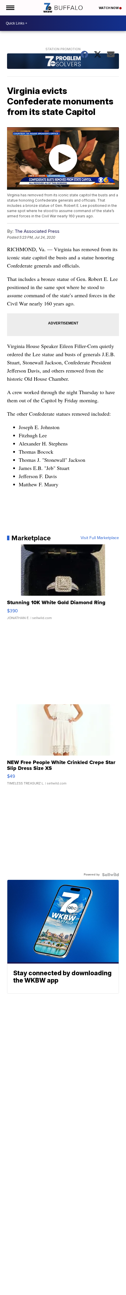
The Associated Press (37, 231)
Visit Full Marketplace (100, 538)
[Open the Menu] (9, 7)
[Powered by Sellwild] (110, 875)
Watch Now (109, 8)
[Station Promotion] (63, 61)
